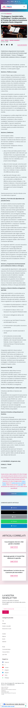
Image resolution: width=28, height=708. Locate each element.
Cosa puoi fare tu (5, 651)
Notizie (6, 40)
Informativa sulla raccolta (8, 706)
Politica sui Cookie (4, 688)
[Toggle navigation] (24, 6)
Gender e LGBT (4, 41)
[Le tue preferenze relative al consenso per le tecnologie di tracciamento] (25, 706)
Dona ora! (14, 493)
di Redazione (9, 13)
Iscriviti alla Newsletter (22, 44)
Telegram (15, 525)
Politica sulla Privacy (4, 687)
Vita (3, 620)
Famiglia (4, 623)
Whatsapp (15, 521)
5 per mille (20, 484)
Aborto (3, 639)
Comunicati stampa (6, 649)
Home (2, 40)
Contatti (23, 3)
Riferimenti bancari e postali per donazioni (8, 689)
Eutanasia (4, 641)
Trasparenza (3, 690)
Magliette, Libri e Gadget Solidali (13, 3)
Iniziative (4, 633)
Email (15, 516)
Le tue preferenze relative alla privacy (14, 704)
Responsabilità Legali (5, 691)
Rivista (4, 3)
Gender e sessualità (14, 40)
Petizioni (4, 636)
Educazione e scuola (6, 628)
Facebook (15, 507)
